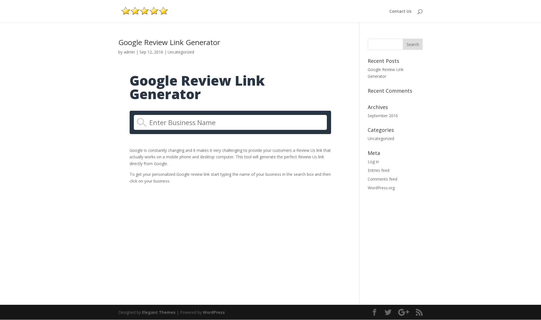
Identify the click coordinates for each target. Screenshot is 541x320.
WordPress (214, 312)
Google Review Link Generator (169, 42)
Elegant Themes (159, 312)
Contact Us (400, 11)
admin (129, 52)
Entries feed (378, 170)
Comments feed (382, 179)
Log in (373, 161)
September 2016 (383, 115)
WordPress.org (381, 187)
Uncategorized (181, 52)
